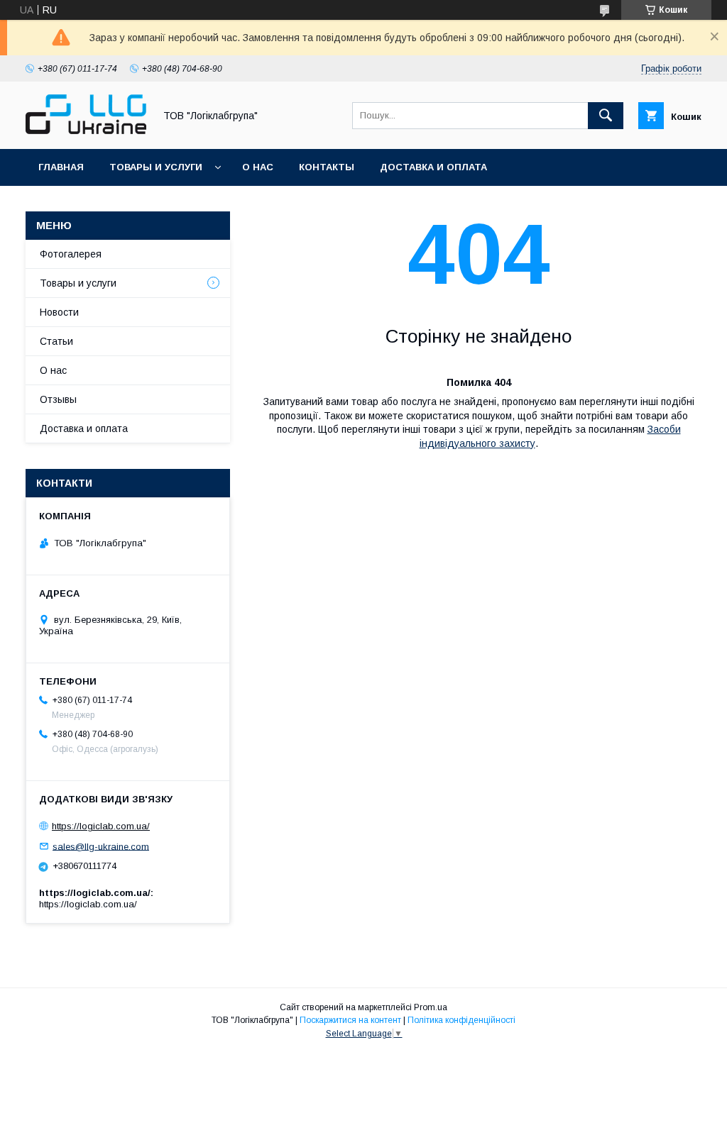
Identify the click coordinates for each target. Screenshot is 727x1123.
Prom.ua (430, 1007)
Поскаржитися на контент (350, 1020)
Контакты (326, 167)
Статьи (56, 341)
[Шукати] (605, 115)
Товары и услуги (155, 167)
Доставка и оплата (433, 167)
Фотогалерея (71, 254)
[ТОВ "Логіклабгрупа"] (86, 130)
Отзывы (58, 399)
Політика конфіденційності (461, 1020)
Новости (59, 312)
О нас (257, 167)
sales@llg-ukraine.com (101, 846)
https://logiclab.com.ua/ (101, 826)
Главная (61, 167)
